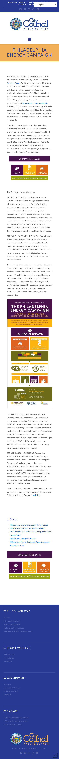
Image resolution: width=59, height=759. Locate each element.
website (36, 495)
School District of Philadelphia (35, 103)
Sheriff (8, 694)
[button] (29, 39)
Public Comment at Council (16, 717)
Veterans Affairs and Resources (18, 631)
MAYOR (22, 2)
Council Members (12, 621)
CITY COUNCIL (33, 2)
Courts (8, 684)
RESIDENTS (22, 5)
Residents (9, 658)
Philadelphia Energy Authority (22, 538)
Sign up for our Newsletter (16, 721)
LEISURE (32, 5)
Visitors (8, 661)
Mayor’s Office (11, 691)
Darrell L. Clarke (13, 83)
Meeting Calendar (12, 624)
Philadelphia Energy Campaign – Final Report (29, 525)
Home (7, 617)
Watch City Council (13, 724)
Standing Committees (14, 628)
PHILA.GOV (12, 2)
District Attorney (12, 688)
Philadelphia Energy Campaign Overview (27, 528)
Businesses (10, 654)
